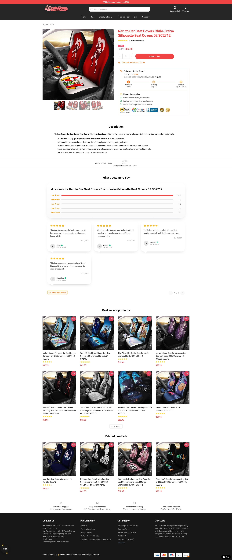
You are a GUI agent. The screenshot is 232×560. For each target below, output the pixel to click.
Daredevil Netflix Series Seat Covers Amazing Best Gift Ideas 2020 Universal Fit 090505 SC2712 (59, 411)
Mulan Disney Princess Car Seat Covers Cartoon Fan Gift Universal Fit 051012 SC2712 (59, 356)
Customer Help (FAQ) (126, 539)
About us (84, 526)
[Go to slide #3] (84, 105)
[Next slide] (110, 64)
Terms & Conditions (88, 529)
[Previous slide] (46, 64)
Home (45, 24)
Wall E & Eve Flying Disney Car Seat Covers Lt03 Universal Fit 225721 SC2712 (95, 356)
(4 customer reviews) (136, 41)
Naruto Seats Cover (129, 166)
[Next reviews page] (182, 293)
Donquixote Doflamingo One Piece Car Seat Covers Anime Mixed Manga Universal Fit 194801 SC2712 (134, 482)
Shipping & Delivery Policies (128, 526)
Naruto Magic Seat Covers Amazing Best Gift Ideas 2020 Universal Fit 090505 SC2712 (171, 356)
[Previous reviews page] (171, 293)
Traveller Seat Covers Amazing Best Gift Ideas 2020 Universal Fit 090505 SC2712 (135, 411)
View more (116, 426)
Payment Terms (124, 529)
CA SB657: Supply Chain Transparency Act (96, 539)
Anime (124, 161)
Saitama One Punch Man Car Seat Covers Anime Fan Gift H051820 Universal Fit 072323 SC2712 (94, 482)
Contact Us (122, 536)
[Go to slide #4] (97, 105)
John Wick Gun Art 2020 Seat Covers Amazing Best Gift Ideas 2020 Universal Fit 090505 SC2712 (97, 411)
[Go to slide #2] (72, 105)
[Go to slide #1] (59, 105)
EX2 (52, 24)
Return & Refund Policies (127, 532)
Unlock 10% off (5, 549)
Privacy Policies (86, 532)
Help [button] (227, 557)
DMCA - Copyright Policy (90, 536)
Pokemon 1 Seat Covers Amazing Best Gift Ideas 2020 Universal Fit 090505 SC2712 (172, 482)
